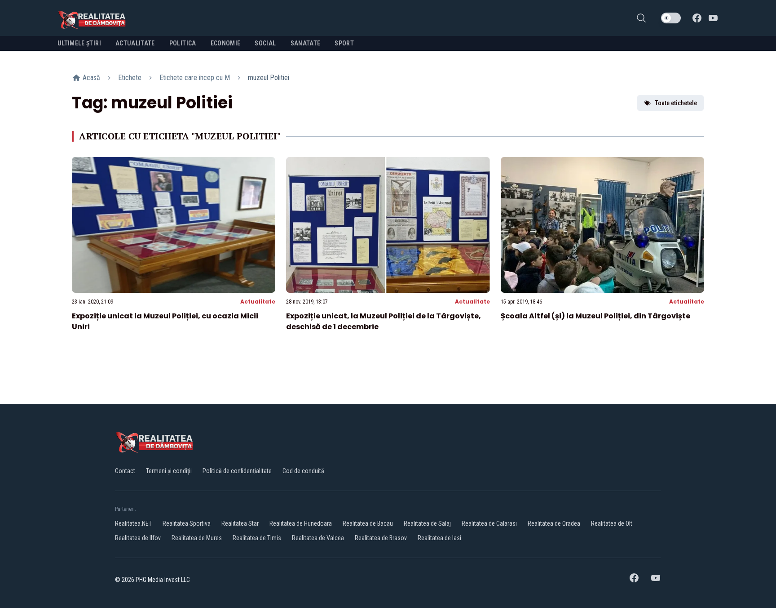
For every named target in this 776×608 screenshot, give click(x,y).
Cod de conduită (303, 470)
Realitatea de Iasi (439, 537)
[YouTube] (713, 18)
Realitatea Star (240, 523)
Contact (125, 470)
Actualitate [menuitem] (135, 43)
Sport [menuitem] (344, 43)
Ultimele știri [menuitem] (79, 43)
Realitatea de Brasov (381, 537)
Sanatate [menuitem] (306, 43)
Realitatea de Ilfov (138, 537)
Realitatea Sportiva (187, 523)
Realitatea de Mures (197, 537)
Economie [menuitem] (226, 43)
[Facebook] (697, 18)
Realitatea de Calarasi (489, 523)
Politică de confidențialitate (237, 470)
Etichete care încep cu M (194, 77)
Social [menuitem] (265, 43)
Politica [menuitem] (182, 43)
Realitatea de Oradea (554, 523)
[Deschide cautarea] (641, 18)
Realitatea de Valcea (318, 537)
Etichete (129, 77)
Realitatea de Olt (611, 523)
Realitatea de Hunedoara (300, 523)
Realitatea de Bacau (368, 523)
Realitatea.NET (133, 523)
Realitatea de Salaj (427, 523)
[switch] (671, 18)
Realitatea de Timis (257, 537)
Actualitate (257, 301)
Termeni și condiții (169, 470)
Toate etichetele (676, 103)
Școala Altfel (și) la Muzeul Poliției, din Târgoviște (595, 316)
